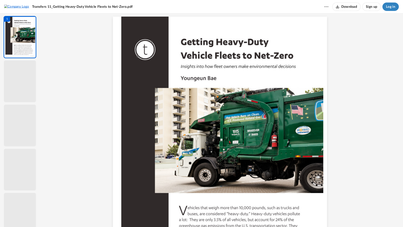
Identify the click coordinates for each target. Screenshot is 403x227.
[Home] (16, 6)
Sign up (371, 6)
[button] (20, 37)
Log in (390, 6)
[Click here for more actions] (326, 7)
